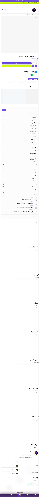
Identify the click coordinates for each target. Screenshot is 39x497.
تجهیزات (36, 164)
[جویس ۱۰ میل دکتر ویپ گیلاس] (9, 94)
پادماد (35, 181)
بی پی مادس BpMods (33, 125)
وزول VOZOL (34, 151)
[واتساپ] (31, 484)
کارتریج (35, 172)
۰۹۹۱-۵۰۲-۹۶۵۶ (14, 469)
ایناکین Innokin (34, 122)
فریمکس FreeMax (33, 139)
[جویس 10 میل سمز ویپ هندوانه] (26, 94)
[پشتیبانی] (19, 495)
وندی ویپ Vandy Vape (33, 153)
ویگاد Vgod (34, 161)
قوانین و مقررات (35, 465)
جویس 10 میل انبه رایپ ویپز (34, 100)
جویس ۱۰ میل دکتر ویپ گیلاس (9, 100)
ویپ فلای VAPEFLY (33, 156)
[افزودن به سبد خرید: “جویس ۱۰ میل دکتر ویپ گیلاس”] (6, 102)
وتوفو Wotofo (34, 150)
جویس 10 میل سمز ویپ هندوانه (26, 100)
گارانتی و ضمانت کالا (35, 472)
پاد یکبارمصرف (34, 178)
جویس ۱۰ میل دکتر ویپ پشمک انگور (17, 100)
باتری (35, 167)
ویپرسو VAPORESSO (33, 159)
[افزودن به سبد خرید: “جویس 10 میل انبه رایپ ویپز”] (32, 102)
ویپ (35, 183)
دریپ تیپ (34, 170)
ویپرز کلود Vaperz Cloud (33, 158)
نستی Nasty (34, 145)
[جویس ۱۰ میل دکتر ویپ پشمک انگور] (17, 94)
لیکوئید (36, 184)
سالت (35, 189)
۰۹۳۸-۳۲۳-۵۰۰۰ (14, 473)
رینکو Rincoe (34, 134)
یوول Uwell (34, 162)
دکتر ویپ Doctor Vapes (33, 131)
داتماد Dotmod (34, 128)
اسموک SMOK (34, 117)
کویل (35, 173)
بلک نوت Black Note (33, 123)
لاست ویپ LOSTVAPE (33, 142)
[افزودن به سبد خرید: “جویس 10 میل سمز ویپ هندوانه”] (23, 102)
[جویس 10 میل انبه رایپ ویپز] (34, 94)
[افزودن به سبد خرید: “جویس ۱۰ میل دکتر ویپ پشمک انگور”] (15, 102)
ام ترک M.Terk (34, 120)
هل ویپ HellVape (33, 147)
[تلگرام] (34, 484)
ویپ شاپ (35, 194)
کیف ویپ (35, 175)
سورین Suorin (34, 136)
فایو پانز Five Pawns (33, 137)
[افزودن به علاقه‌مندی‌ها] (37, 69)
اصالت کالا (36, 467)
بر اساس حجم (34, 186)
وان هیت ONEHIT (33, 148)
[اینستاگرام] (37, 484)
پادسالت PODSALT (33, 126)
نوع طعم (35, 192)
